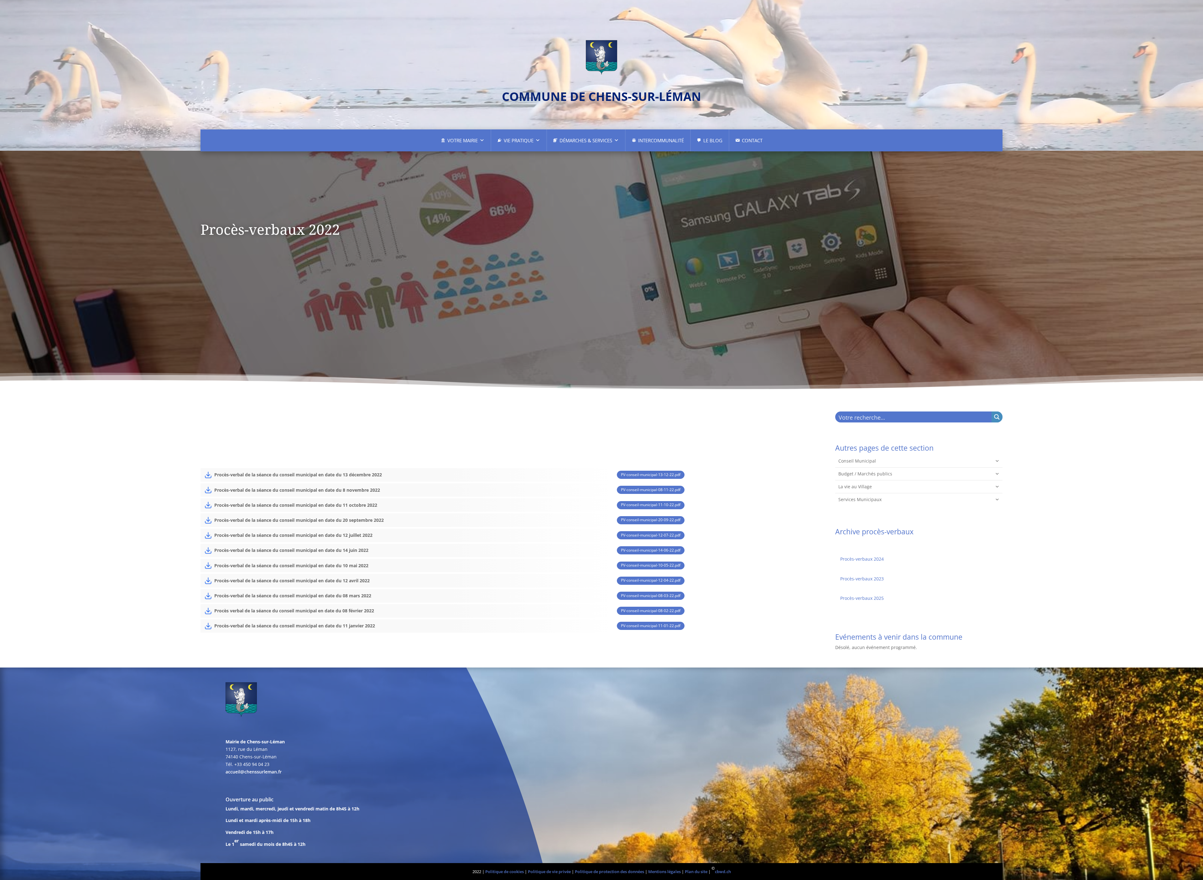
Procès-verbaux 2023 (862, 579)
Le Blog (712, 140)
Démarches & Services (586, 140)
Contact (752, 140)
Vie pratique (519, 140)
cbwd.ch (723, 871)
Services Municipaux (860, 499)
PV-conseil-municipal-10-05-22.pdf (650, 565)
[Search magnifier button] (997, 416)
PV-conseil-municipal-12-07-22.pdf (650, 535)
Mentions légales (664, 871)
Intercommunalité (661, 140)
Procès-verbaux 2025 (862, 598)
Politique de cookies (504, 871)
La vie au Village (855, 487)
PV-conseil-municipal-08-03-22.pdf (650, 595)
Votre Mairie (462, 140)
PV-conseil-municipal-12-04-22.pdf (650, 580)
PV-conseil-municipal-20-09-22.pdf (650, 519)
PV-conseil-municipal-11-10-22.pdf (650, 504)
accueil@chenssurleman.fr (254, 772)
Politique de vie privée (549, 871)
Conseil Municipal (857, 461)
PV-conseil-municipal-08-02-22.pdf (650, 610)
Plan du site (696, 871)
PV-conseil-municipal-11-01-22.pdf (650, 625)
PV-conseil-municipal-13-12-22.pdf (650, 474)
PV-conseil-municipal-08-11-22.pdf (650, 489)
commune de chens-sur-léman (601, 96)
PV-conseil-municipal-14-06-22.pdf (650, 550)
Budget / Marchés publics (865, 474)
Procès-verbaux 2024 (862, 559)
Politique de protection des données (609, 871)
